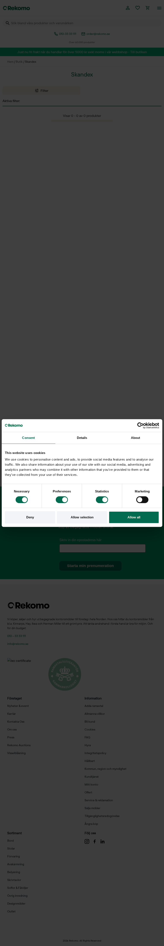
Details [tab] (82, 438)
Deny (30, 517)
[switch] (62, 499)
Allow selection (82, 517)
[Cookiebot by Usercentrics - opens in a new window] (140, 425)
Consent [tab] (28, 438)
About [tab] (135, 438)
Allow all (133, 517)
